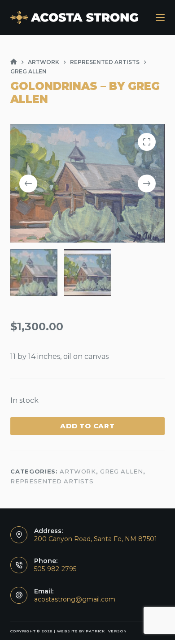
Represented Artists (51, 481)
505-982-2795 (55, 569)
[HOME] (13, 62)
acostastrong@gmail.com (74, 599)
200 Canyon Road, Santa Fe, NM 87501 (95, 539)
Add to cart (87, 426)
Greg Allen (121, 471)
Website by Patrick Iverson (92, 631)
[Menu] (160, 17)
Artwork (78, 471)
